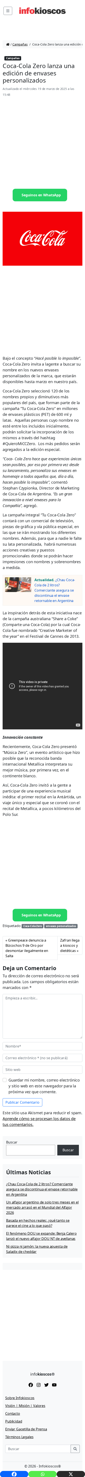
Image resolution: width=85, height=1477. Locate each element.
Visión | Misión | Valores (25, 1405)
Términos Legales (19, 1437)
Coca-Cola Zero (32, 926)
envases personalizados (61, 926)
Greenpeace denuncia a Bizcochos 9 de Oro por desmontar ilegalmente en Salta (26, 948)
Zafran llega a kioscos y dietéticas (69, 945)
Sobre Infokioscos (19, 1398)
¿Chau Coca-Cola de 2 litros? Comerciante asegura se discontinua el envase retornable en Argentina (54, 590)
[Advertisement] (42, 143)
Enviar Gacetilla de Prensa (26, 1429)
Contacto (12, 1413)
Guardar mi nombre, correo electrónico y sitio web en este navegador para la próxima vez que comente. (44, 1085)
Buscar (11, 1142)
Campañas (20, 44)
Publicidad (13, 1421)
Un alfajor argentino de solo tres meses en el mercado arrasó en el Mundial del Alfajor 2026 (42, 1207)
